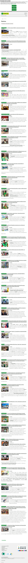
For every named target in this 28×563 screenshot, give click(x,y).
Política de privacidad (4, 548)
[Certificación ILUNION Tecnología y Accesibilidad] (9, 554)
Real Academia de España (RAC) (19, 393)
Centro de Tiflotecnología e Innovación (8, 35)
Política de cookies (4, 550)
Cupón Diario (13, 205)
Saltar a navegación (9, 11)
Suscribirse (4, 540)
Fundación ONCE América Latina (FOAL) (16, 290)
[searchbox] (13, 16)
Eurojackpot (13, 156)
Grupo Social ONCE (5, 51)
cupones (18, 458)
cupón (11, 141)
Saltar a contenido (3, 11)
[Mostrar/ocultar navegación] (26, 13)
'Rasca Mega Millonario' (14, 195)
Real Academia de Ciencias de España (16, 145)
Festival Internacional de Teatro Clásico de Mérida (17, 444)
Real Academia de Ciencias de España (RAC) (9, 463)
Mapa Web (3, 549)
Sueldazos (11, 420)
